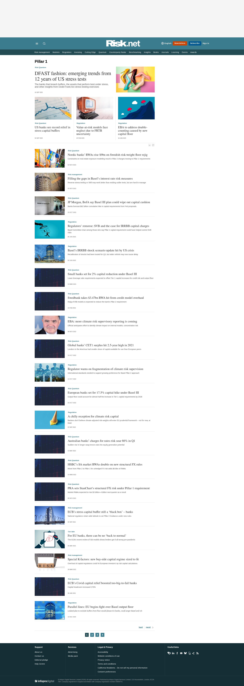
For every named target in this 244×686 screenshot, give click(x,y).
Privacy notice (104, 660)
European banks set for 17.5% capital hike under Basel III (103, 392)
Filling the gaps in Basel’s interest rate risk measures (100, 178)
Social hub (193, 653)
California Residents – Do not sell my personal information (122, 668)
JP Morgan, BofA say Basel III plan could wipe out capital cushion (109, 202)
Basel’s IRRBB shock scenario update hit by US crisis (101, 250)
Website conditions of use (109, 656)
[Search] (44, 44)
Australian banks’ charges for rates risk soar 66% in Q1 (101, 440)
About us (38, 652)
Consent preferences (107, 672)
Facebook (177, 653)
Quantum (102, 52)
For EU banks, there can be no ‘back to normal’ (97, 535)
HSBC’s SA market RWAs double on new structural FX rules (105, 464)
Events (185, 52)
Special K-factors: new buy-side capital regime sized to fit (103, 559)
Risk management (42, 52)
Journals (165, 52)
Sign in (206, 43)
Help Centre (40, 664)
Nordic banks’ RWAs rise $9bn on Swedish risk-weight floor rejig (108, 154)
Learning (175, 52)
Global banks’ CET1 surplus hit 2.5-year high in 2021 (101, 345)
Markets (56, 52)
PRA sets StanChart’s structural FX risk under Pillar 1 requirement (109, 488)
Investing (78, 52)
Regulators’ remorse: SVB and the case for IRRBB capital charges (108, 225)
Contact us (39, 656)
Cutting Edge (90, 52)
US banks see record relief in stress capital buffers (52, 128)
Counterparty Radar (117, 52)
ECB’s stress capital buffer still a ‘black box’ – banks (100, 511)
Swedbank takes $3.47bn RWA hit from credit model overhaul (106, 297)
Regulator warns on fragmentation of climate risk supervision (105, 368)
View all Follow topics (169, 653)
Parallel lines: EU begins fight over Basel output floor (100, 606)
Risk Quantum (40, 67)
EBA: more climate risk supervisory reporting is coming (102, 321)
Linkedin (173, 653)
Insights (147, 52)
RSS (197, 653)
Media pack (73, 656)
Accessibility (103, 652)
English (168, 43)
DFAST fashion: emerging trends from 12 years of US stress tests (73, 75)
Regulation (66, 52)
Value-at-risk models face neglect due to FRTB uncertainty (92, 130)
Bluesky (185, 653)
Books (156, 52)
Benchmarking (135, 52)
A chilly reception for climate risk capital (93, 416)
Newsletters (179, 43)
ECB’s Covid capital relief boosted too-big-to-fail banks (102, 583)
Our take (71, 532)
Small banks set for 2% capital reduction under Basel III (102, 273)
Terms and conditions (107, 664)
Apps (189, 653)
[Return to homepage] (123, 46)
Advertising (73, 652)
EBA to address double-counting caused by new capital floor (132, 130)
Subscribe (195, 43)
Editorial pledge (41, 660)
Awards (193, 52)
